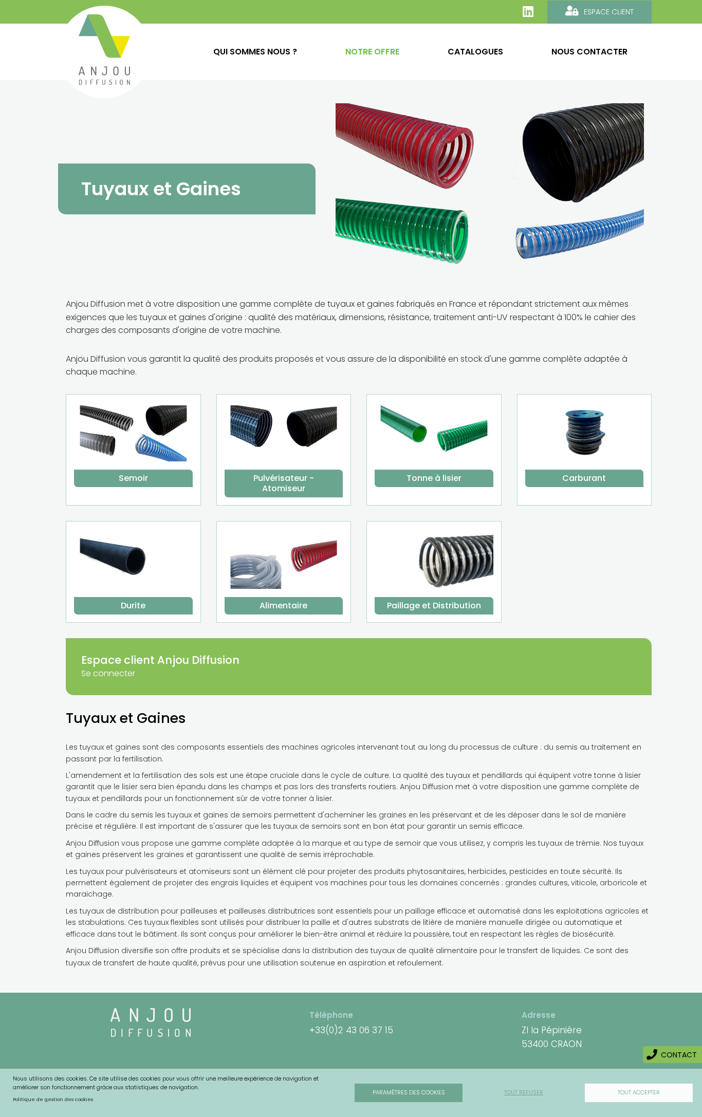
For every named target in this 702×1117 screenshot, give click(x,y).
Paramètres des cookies (409, 1092)
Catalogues (475, 52)
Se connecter (108, 673)
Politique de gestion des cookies (53, 1099)
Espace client (609, 12)
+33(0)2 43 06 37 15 (351, 1030)
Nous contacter (589, 52)
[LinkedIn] (528, 12)
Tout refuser (523, 1092)
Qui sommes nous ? (255, 52)
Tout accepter (639, 1092)
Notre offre (372, 52)
